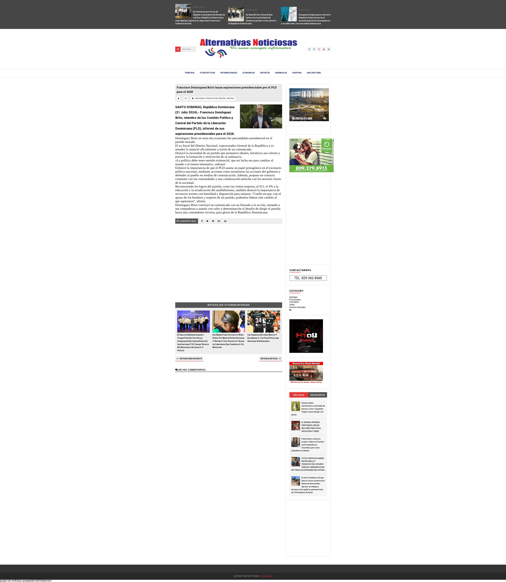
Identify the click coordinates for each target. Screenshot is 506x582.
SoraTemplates (266, 576)
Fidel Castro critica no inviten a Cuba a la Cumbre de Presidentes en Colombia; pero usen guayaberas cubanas (307, 445)
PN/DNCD (294, 302)
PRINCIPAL (190, 73)
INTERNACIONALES (228, 73)
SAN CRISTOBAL (314, 73)
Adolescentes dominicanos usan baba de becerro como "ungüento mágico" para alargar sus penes (308, 409)
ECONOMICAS (249, 73)
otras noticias (211, 98)
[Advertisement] (228, 261)
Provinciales (295, 299)
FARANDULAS (281, 73)
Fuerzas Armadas (297, 307)
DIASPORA (296, 73)
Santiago (293, 297)
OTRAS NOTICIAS (207, 73)
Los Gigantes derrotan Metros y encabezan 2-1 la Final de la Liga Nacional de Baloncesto (263, 337)
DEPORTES (265, 73)
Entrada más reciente (191, 359)
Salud (292, 304)
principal (222, 98)
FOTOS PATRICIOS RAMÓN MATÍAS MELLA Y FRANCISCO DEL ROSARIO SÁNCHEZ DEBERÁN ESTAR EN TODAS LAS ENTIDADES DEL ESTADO (308, 464)
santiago (230, 98)
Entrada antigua (269, 359)
